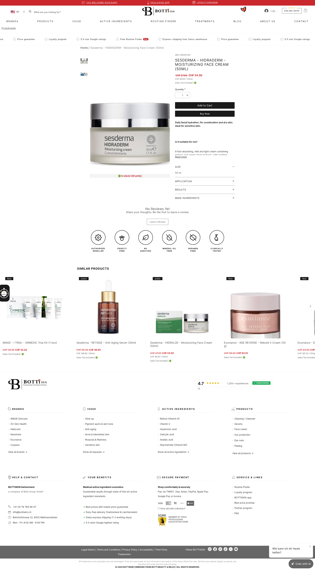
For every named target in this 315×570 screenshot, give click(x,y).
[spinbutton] (183, 95)
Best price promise (243, 502)
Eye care (238, 440)
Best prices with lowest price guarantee (107, 506)
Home (84, 47)
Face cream (239, 429)
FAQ (235, 513)
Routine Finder (241, 487)
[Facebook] (215, 549)
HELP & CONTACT (25, 477)
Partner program (242, 508)
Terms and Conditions (108, 549)
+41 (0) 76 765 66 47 (24, 506)
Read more (181, 156)
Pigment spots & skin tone (98, 423)
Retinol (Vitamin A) (168, 418)
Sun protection (241, 434)
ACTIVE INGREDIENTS (178, 409)
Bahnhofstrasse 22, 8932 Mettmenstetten (34, 517)
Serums (237, 423)
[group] (157, 318)
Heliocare (14, 429)
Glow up (88, 418)
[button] (305, 10)
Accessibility (146, 549)
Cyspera (14, 444)
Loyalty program (242, 492)
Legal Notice (88, 549)
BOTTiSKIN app (242, 497)
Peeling (237, 445)
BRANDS (18, 409)
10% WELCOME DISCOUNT (102, 2)
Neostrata (14, 434)
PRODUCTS (244, 409)
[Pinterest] (220, 549)
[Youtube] (236, 549)
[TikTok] (225, 549)
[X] (231, 549)
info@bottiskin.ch (22, 512)
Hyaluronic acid (167, 429)
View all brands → (17, 451)
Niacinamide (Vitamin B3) (172, 444)
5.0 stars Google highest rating (101, 522)
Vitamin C (164, 423)
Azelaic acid (165, 439)
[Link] (158, 11)
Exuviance (14, 439)
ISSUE (91, 409)
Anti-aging (89, 429)
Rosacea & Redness (94, 439)
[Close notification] (310, 546)
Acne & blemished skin (96, 434)
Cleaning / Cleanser (243, 418)
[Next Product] (310, 306)
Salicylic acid (166, 434)
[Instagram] (210, 549)
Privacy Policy (129, 549)
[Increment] (188, 95)
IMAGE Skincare (18, 418)
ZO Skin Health (17, 423)
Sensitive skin (91, 444)
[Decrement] (178, 95)
